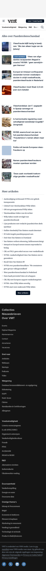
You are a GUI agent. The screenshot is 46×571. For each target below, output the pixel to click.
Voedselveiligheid (10, 421)
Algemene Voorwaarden (11, 555)
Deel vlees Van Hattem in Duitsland (17, 238)
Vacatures (6, 347)
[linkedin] (17, 564)
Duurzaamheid (8, 484)
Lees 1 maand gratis (35, 21)
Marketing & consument (11, 523)
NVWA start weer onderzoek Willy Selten (19, 287)
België (4, 511)
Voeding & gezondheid (10, 527)
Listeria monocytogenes (11, 426)
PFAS (4, 447)
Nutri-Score (6, 398)
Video (4, 376)
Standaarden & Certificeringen (14, 406)
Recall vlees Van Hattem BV (14, 262)
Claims (4, 402)
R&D (4, 460)
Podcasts (5, 371)
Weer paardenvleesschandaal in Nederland (20, 272)
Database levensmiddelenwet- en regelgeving (19, 385)
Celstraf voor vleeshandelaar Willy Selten (19, 206)
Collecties (8, 309)
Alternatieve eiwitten (10, 465)
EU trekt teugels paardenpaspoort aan (18, 234)
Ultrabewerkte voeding (11, 473)
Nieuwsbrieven (11, 313)
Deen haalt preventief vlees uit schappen (19, 276)
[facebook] (4, 564)
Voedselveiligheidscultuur (12, 438)
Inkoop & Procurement (11, 506)
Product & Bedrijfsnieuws (12, 536)
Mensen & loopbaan (9, 519)
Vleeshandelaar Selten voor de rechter (18, 213)
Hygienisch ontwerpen (11, 434)
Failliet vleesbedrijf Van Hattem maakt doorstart (22, 230)
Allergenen (6, 411)
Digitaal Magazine (9, 330)
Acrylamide (6, 451)
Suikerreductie (7, 469)
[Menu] (4, 21)
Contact (5, 339)
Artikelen (5, 359)
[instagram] (24, 564)
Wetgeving (7, 381)
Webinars (5, 363)
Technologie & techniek (11, 532)
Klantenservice (7, 334)
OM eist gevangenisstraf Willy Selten (18, 209)
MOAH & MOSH (8, 455)
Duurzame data (8, 497)
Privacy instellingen (10, 558)
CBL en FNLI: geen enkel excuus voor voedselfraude (24, 251)
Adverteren (6, 343)
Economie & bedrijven (10, 515)
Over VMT (8, 318)
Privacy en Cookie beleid (32, 555)
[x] (10, 564)
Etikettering (6, 389)
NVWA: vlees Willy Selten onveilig (17, 283)
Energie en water (8, 492)
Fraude (4, 442)
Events (4, 326)
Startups (5, 367)
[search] (42, 27)
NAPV (4, 394)
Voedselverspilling (9, 488)
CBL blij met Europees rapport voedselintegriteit (22, 280)
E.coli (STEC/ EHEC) (9, 430)
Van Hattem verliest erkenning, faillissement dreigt (24, 241)
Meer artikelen (23, 293)
